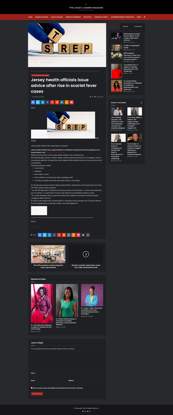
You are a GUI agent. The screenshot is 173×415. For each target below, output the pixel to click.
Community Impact (101, 17)
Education (87, 17)
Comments (138, 26)
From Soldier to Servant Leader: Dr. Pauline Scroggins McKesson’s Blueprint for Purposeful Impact (134, 149)
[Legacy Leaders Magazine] (86, 7)
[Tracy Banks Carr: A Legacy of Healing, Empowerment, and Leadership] (116, 71)
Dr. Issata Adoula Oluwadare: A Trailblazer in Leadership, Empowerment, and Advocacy (133, 85)
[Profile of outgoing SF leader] (116, 48)
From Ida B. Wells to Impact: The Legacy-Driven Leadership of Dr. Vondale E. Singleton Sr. (134, 122)
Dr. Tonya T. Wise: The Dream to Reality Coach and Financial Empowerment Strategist (91, 311)
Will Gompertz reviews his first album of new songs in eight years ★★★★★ (132, 37)
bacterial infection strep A (55, 152)
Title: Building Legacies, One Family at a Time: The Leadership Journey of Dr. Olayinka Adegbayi (118, 122)
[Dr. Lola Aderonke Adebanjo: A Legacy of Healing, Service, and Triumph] (42, 303)
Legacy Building (57, 17)
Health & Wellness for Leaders (46, 71)
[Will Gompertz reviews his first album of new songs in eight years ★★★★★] (116, 36)
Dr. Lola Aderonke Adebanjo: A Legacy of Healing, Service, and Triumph (41, 327)
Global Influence (41, 17)
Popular (114, 26)
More (139, 17)
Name (33, 373)
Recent (125, 26)
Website (71, 380)
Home (30, 17)
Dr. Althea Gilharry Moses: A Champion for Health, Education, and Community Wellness (66, 322)
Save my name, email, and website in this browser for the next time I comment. (58, 388)
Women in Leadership (73, 17)
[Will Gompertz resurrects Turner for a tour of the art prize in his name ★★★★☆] (116, 55)
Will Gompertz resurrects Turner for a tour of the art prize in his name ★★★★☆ (132, 56)
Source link (35, 226)
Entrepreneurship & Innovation (122, 17)
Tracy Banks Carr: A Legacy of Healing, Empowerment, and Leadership (131, 68)
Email (33, 380)
